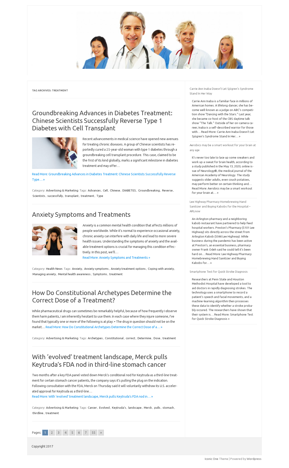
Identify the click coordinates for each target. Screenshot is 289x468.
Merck (148, 407)
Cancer (92, 407)
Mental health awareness (74, 274)
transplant (72, 195)
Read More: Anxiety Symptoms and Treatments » (116, 257)
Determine (144, 338)
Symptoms (100, 274)
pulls (157, 407)
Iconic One (211, 458)
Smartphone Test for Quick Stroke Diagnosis (219, 271)
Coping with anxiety (161, 268)
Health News (54, 268)
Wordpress (254, 458)
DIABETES (129, 190)
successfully (55, 195)
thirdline (38, 413)
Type (99, 195)
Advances (94, 190)
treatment (87, 195)
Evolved (104, 407)
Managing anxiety (44, 274)
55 (93, 432)
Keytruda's (119, 407)
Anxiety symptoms (96, 268)
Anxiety (77, 268)
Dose (157, 338)
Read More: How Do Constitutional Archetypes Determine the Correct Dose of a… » (104, 327)
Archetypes (95, 338)
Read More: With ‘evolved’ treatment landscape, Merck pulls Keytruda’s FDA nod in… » (92, 396)
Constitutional (114, 338)
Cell (105, 190)
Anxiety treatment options (128, 268)
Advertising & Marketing (62, 190)
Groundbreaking (149, 190)
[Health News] (137, 67)
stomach (168, 407)
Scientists (39, 195)
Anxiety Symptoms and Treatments (81, 214)
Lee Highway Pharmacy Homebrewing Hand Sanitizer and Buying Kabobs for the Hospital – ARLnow (220, 206)
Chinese (115, 190)
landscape (135, 407)
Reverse (167, 190)
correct (130, 338)
